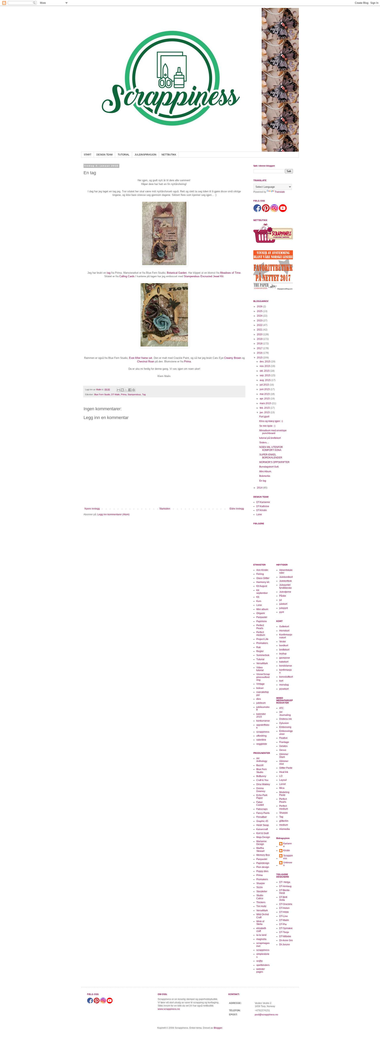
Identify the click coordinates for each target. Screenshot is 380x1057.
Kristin (286, 850)
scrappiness (262, 731)
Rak (258, 647)
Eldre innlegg (237, 508)
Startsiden (164, 508)
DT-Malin (115, 394)
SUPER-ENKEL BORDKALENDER (270, 456)
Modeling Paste (284, 793)
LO (280, 776)
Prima (187, 361)
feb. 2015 (265, 408)
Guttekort (284, 626)
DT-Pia (283, 924)
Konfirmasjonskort (285, 636)
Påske (282, 595)
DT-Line (283, 916)
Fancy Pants (263, 813)
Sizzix (259, 887)
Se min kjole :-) (267, 426)
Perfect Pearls (260, 626)
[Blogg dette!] (122, 390)
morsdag (284, 684)
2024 (260, 315)
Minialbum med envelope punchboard (273, 432)
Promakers (262, 643)
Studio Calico (259, 897)
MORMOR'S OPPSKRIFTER (274, 462)
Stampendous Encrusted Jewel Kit (203, 276)
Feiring (260, 574)
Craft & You (262, 780)
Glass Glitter (262, 578)
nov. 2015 (265, 366)
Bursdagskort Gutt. (269, 466)
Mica (281, 788)
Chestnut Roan (145, 361)
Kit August (261, 586)
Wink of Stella (260, 923)
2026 (260, 306)
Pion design (262, 867)
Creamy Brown (232, 357)
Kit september (262, 591)
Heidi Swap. (262, 825)
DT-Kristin (261, 510)
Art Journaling (285, 713)
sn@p (259, 961)
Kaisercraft (262, 829)
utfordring (261, 735)
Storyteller (261, 891)
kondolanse (285, 665)
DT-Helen (284, 908)
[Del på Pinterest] (134, 390)
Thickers (260, 902)
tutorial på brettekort (270, 438)
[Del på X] (126, 390)
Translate (280, 191)
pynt (281, 612)
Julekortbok (285, 581)
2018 (260, 343)
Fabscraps (262, 809)
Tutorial (260, 659)
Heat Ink (283, 772)
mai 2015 (265, 394)
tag (108, 272)
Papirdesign (262, 863)
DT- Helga (284, 882)
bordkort (283, 645)
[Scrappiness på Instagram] (274, 211)
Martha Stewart (260, 849)
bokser (260, 688)
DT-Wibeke (285, 936)
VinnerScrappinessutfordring (263, 677)
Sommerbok (262, 655)
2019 (260, 339)
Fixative (283, 738)
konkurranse (263, 720)
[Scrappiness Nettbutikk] (273, 242)
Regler (260, 651)
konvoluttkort (286, 676)
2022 (260, 325)
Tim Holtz (261, 906)
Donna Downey (260, 789)
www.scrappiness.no (169, 1009)
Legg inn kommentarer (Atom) (113, 514)
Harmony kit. (263, 582)
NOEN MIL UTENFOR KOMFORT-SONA (271, 448)
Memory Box (263, 855)
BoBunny (261, 776)
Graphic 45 (262, 821)
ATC (281, 708)
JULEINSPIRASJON (145, 154)
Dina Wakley (263, 784)
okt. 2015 (265, 370)
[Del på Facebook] (130, 390)
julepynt (283, 608)
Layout (283, 780)
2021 (260, 329)
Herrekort (284, 630)
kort (281, 680)
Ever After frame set (140, 357)
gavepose (284, 657)
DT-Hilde (284, 912)
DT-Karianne (263, 502)
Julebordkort (286, 577)
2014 (260, 487)
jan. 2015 (265, 412)
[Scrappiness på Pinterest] (266, 211)
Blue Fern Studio (102, 394)
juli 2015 (265, 384)
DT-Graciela (285, 904)
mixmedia (284, 829)
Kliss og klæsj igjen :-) (271, 421)
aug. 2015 (265, 380)
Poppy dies (262, 871)
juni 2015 (265, 389)
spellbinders (263, 965)
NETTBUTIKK (169, 154)
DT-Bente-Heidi (284, 891)
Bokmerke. (265, 476)
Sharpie (260, 883)
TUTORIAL (123, 154)
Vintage (260, 684)
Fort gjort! (264, 416)
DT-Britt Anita (283, 898)
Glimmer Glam (283, 755)
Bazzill (259, 765)
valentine (261, 739)
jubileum (261, 703)
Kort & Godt (262, 833)
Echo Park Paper (261, 796)
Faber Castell (260, 803)
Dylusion (284, 723)
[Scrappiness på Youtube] (283, 211)
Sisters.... (264, 442)
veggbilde (261, 744)
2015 (260, 357)
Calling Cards (127, 276)
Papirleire (261, 621)
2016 (260, 352)
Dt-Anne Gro (286, 940)
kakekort (283, 661)
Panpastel (261, 617)
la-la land (261, 935)
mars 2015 (266, 403)
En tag (262, 480)
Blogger (218, 1028)
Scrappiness (288, 857)
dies (258, 699)
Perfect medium (260, 633)
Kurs (258, 601)
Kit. (258, 597)
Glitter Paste (285, 768)
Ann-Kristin (262, 570)
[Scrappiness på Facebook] (257, 211)
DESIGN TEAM (104, 154)
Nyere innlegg (92, 508)
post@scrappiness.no (266, 1014)
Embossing (285, 727)
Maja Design (263, 837)
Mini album (262, 609)
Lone (259, 514)
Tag (144, 394)
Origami (260, 613)
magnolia (261, 939)
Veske (282, 641)
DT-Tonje (284, 932)
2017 (260, 348)
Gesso (282, 750)
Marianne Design (261, 843)
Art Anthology (261, 760)
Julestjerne (285, 591)
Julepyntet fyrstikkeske (285, 586)
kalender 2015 (261, 715)
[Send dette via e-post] (119, 390)
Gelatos (283, 746)
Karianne (287, 845)
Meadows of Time (230, 272)
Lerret (282, 784)
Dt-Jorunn (284, 944)
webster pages (260, 970)
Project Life (262, 639)
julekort (283, 604)
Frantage (284, 742)
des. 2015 (265, 361)
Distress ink (285, 719)
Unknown (287, 864)
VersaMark (262, 663)
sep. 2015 (265, 375)
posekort (284, 689)
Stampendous (134, 394)
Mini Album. (265, 471)
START (87, 154)
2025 (260, 311)
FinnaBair (261, 817)
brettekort (284, 649)
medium (283, 825)
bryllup (283, 653)
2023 (260, 320)
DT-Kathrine (262, 506)
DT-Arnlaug (285, 886)
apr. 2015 (265, 398)
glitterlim (283, 821)
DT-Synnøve (286, 928)
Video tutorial (260, 669)
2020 (260, 334)
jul (280, 600)
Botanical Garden (177, 272)
